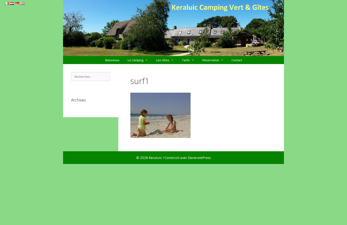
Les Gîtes (162, 60)
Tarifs (186, 60)
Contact (237, 60)
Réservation (210, 60)
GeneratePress (199, 157)
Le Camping (136, 60)
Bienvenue (112, 60)
